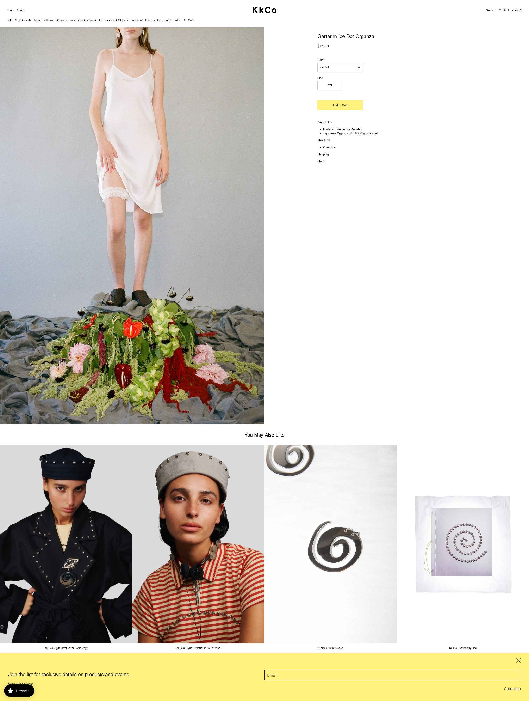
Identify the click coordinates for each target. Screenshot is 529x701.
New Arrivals (23, 20)
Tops (37, 20)
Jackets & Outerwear (82, 20)
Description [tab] (324, 122)
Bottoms (48, 20)
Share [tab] (321, 161)
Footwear (136, 20)
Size (320, 78)
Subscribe (512, 688)
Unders (150, 20)
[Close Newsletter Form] (518, 660)
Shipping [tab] (323, 154)
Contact (504, 10)
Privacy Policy (25, 683)
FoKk (176, 20)
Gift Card (188, 20)
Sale (9, 20)
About (20, 10)
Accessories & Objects (113, 20)
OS (330, 85)
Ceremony (164, 20)
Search (491, 10)
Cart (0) (517, 10)
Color (320, 60)
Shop (10, 10)
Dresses (61, 20)
